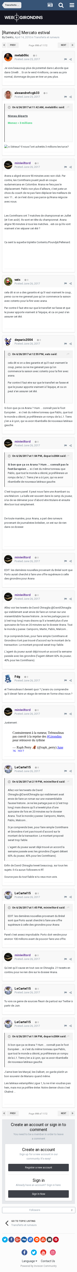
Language (29, 1261)
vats (47, 354)
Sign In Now (38, 1194)
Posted (27, 59)
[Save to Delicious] (30, 1239)
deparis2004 (51, 455)
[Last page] (72, 45)
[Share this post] (70, 59)
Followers (34, 1210)
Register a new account (38, 1167)
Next (63, 45)
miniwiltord (51, 781)
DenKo (10, 37)
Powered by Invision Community (39, 1266)
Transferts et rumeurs (46, 37)
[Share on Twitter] (5, 1239)
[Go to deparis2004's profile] (8, 342)
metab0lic (51, 107)
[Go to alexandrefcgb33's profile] (8, 95)
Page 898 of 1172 (38, 45)
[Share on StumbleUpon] (43, 1239)
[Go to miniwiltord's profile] (8, 165)
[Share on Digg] (24, 1239)
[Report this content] (65, 59)
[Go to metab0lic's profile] (8, 57)
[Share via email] (49, 1239)
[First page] (4, 45)
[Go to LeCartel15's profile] (8, 769)
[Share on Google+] (18, 1239)
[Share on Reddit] (37, 1239)
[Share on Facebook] (11, 1239)
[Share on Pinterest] (56, 1239)
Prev (13, 45)
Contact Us (48, 1261)
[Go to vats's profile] (8, 281)
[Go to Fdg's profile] (8, 678)
